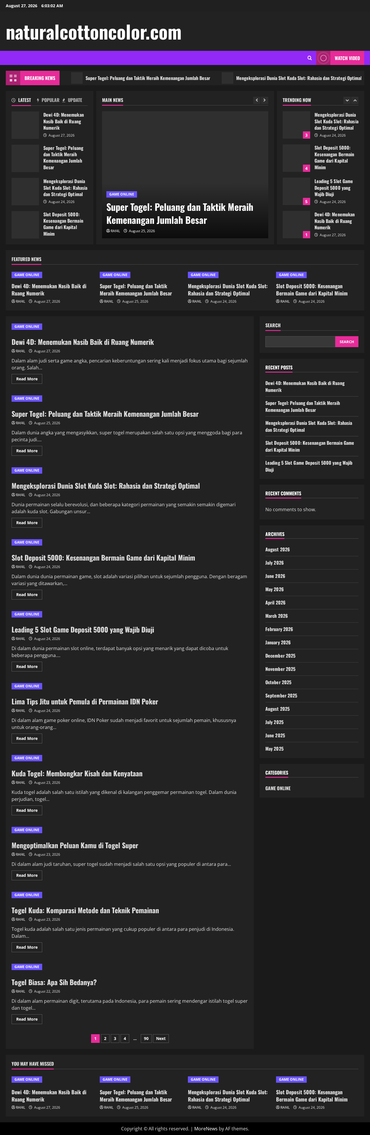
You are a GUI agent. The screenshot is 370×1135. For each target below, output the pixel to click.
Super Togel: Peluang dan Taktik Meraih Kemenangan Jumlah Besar (131, 78)
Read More (29, 380)
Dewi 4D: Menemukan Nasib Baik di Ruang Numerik (25, 125)
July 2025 (274, 722)
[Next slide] (264, 100)
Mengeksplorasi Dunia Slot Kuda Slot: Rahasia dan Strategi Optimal (282, 78)
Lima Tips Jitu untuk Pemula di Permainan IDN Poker (85, 701)
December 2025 (280, 655)
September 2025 (281, 695)
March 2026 (276, 615)
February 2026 (279, 629)
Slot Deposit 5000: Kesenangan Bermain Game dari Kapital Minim (25, 225)
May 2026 (274, 589)
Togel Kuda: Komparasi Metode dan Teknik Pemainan (85, 910)
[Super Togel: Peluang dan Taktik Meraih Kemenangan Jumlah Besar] (185, 174)
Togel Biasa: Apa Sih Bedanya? (54, 982)
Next (161, 1038)
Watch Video (347, 58)
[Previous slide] (256, 100)
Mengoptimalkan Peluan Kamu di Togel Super (75, 845)
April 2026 (275, 602)
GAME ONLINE (121, 194)
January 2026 (278, 642)
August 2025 (277, 708)
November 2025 (280, 668)
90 (146, 1038)
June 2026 (275, 575)
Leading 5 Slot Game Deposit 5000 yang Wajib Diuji (296, 191)
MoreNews (206, 1128)
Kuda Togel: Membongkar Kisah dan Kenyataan (77, 773)
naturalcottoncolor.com (94, 31)
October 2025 (278, 682)
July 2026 (274, 562)
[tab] (24, 101)
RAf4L (115, 230)
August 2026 (277, 549)
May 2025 (274, 748)
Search (273, 325)
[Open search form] (310, 58)
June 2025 (275, 735)
